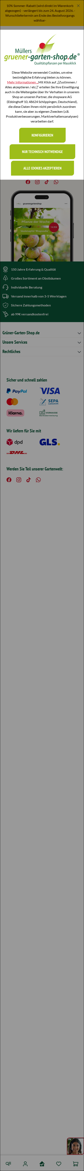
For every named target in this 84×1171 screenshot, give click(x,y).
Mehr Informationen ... (22, 82)
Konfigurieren (42, 135)
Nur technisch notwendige (42, 151)
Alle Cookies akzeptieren (42, 168)
